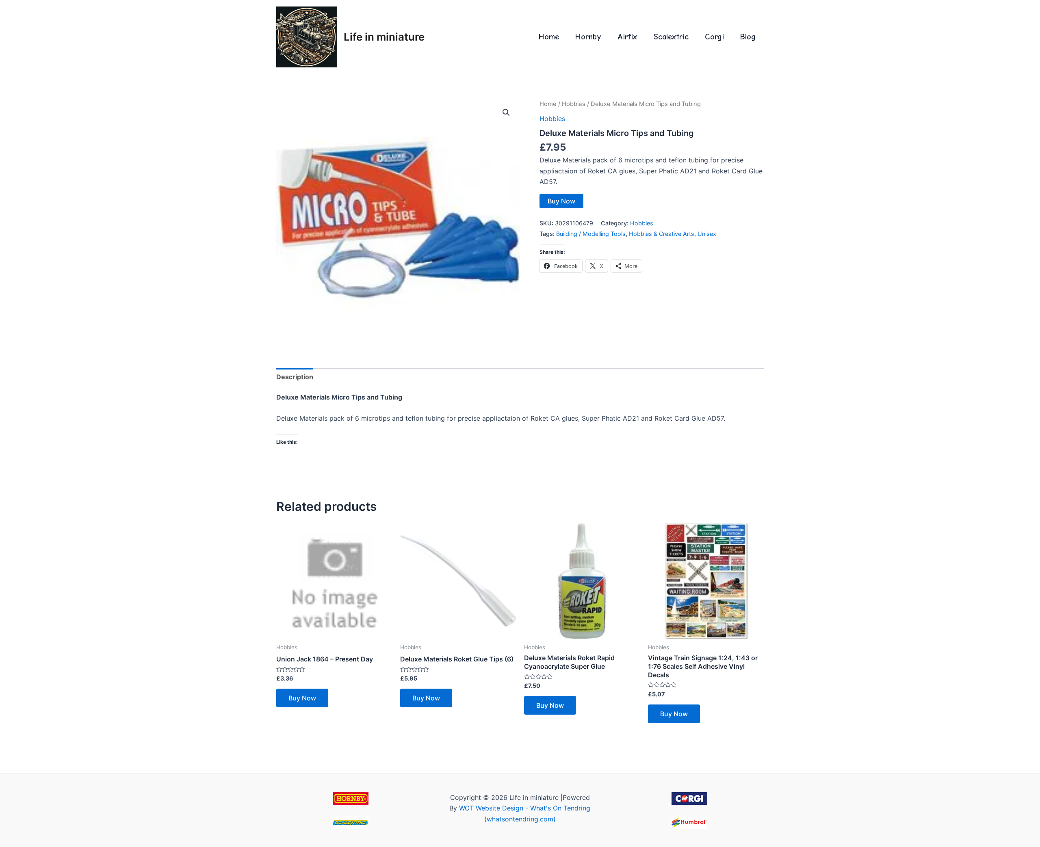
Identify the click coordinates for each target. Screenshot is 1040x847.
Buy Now (561, 201)
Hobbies (573, 104)
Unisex (707, 233)
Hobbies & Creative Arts (661, 233)
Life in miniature (384, 36)
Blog (748, 36)
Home (549, 36)
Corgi (714, 36)
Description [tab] (294, 377)
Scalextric (671, 36)
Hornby (588, 36)
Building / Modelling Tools (591, 233)
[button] (506, 112)
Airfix (627, 36)
